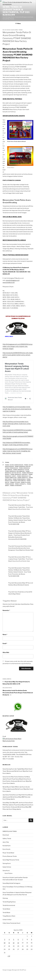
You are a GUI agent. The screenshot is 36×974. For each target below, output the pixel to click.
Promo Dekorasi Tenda (10, 856)
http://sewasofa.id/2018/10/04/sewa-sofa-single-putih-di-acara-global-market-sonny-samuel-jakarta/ (18, 355)
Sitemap (5, 898)
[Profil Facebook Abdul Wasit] (12, 738)
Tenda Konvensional (9, 905)
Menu (19, 23)
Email (5, 643)
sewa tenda (18, 29)
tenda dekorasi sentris (19, 474)
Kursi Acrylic (6, 849)
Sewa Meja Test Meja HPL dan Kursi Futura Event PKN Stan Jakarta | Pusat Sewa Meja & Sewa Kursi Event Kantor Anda (18, 805)
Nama (5, 634)
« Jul (9, 956)
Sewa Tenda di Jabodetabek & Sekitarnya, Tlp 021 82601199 (16, 11)
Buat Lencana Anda (9, 741)
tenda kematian (11, 477)
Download (6, 835)
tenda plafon (15, 482)
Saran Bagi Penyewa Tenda (11, 860)
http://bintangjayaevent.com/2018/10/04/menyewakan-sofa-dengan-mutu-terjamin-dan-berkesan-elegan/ (18, 346)
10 (4, 943)
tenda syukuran (16, 485)
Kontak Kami (6, 845)
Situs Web (6, 652)
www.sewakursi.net (9, 282)
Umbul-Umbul (7, 919)
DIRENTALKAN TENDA (10, 831)
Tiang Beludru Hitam (9, 916)
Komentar (6, 610)
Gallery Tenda (7, 838)
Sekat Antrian (7, 867)
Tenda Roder (6, 909)
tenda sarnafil (20, 484)
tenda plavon (25, 482)
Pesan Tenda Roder (8, 853)
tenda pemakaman (19, 479)
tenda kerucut (22, 477)
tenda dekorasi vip (24, 476)
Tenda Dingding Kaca (9, 902)
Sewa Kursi (6, 870)
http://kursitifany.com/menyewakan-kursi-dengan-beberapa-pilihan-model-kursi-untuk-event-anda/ (17, 424)
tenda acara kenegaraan (14, 465)
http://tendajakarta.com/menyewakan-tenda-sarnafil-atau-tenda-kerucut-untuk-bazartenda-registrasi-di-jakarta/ (17, 409)
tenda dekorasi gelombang (15, 471)
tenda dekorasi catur (21, 469)
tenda (7, 462)
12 (13, 943)
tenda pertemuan (19, 480)
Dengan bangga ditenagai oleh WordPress (14, 970)
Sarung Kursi (7, 863)
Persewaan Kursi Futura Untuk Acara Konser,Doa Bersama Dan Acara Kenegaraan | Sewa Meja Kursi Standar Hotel (20, 548)
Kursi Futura (8, 873)
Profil (4, 736)
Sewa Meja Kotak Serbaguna (11, 883)
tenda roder (9, 484)
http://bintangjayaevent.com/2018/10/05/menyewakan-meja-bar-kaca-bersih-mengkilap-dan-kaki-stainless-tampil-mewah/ (18, 451)
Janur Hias (6, 842)
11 (9, 943)
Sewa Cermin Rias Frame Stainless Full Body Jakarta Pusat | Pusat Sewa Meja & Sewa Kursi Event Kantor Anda (17, 779)
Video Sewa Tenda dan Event (11, 923)
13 (18, 943)
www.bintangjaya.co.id (12, 280)
